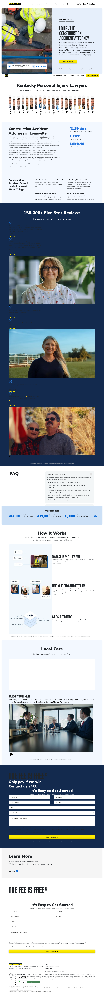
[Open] (67, 4)
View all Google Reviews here (66, 21)
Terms (27, 832)
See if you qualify (68, 61)
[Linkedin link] (15, 984)
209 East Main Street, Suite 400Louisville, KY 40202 (21, 66)
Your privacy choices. (33, 982)
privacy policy (41, 832)
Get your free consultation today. (18, 167)
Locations (39, 4)
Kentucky (71, 11)
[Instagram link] (15, 982)
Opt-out (54, 971)
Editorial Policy (60, 971)
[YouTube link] (15, 980)
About (56, 4)
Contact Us (57, 967)
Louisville (77, 11)
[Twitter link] (15, 977)
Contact (63, 4)
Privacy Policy (35, 991)
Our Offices (65, 11)
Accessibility (48, 971)
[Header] (15, 4)
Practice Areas (47, 4)
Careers (52, 967)
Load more (12, 871)
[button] (9, 458)
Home (60, 11)
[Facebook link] (15, 978)
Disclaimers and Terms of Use (44, 991)
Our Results (31, 4)
